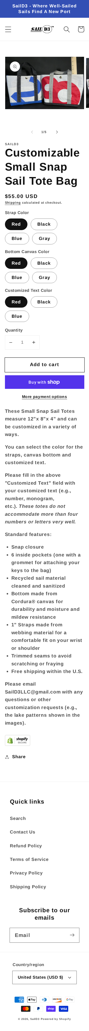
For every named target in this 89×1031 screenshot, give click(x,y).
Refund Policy (26, 845)
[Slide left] (31, 132)
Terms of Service (29, 859)
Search (18, 818)
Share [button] (18, 756)
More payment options (44, 397)
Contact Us (22, 832)
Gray (44, 238)
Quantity (14, 330)
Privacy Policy (26, 873)
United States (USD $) (40, 977)
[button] (8, 29)
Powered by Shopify (56, 1018)
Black (44, 224)
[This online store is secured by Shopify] (17, 744)
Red (16, 224)
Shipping (13, 202)
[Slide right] (57, 132)
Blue (17, 238)
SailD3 (35, 1018)
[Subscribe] (72, 935)
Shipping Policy (28, 886)
